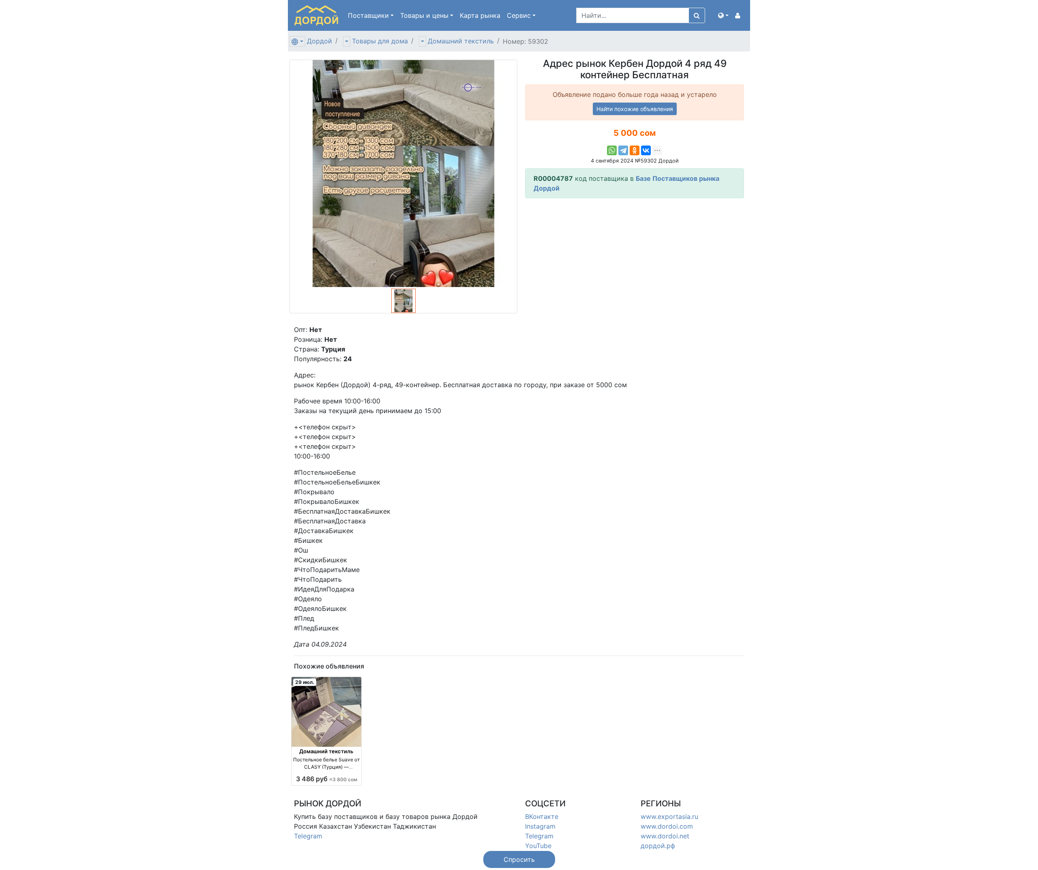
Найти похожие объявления (634, 108)
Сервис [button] (519, 15)
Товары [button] (424, 15)
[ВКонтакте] (646, 150)
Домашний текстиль (461, 41)
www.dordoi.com (667, 826)
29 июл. (304, 682)
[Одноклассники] (634, 150)
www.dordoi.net (665, 836)
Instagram (540, 826)
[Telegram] (623, 150)
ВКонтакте (541, 816)
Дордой (319, 41)
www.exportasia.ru (669, 816)
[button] (723, 15)
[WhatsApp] (612, 150)
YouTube (538, 846)
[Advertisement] (634, 261)
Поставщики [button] (368, 15)
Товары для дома (380, 41)
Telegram (308, 836)
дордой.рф (658, 846)
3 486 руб (326, 779)
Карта (480, 15)
